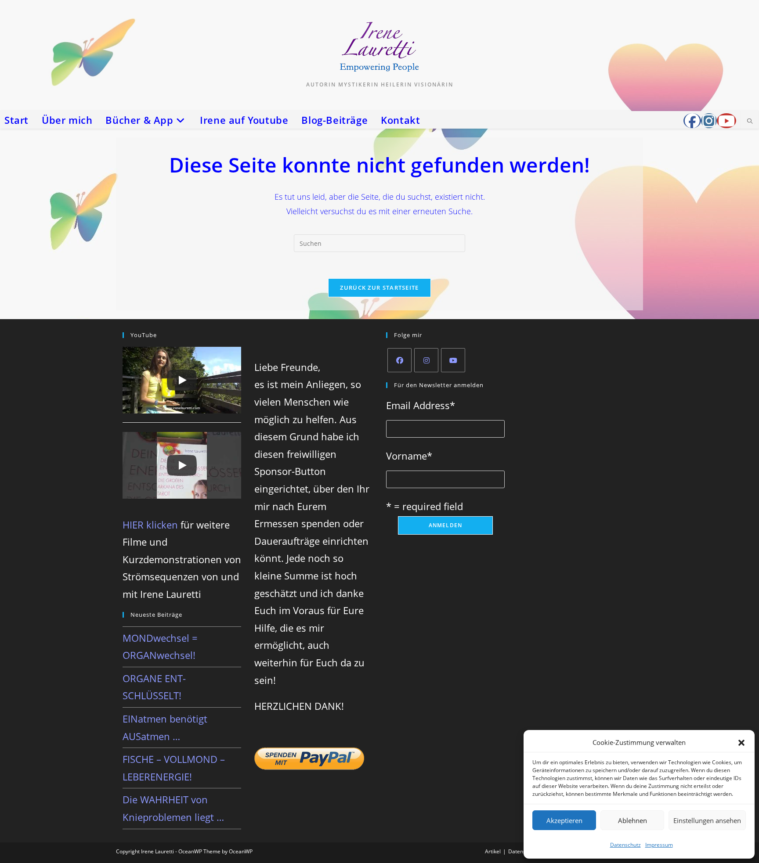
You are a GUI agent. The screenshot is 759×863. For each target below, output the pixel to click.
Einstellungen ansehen (707, 820)
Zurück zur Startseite (379, 287)
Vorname (409, 455)
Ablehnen (632, 820)
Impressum (659, 845)
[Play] (182, 380)
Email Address (420, 405)
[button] (741, 742)
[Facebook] (399, 360)
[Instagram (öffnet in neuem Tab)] (709, 120)
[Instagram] (426, 360)
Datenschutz (625, 845)
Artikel (493, 851)
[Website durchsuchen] (750, 121)
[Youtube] (453, 360)
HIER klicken (150, 524)
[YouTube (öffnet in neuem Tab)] (726, 120)
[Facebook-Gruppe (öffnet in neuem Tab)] (692, 120)
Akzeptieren (564, 820)
